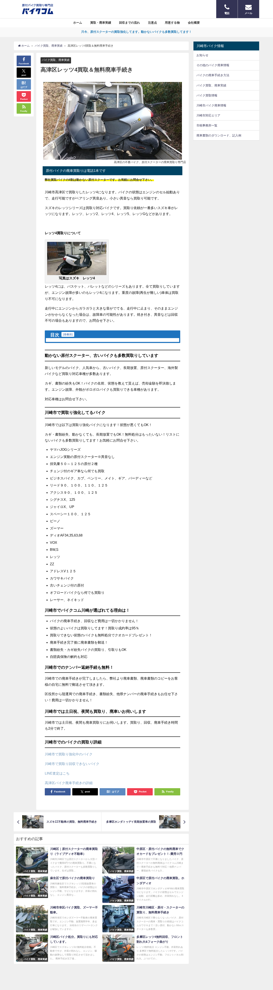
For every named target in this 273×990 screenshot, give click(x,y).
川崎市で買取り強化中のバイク (69, 754)
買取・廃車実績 (100, 22)
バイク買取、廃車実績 (56, 60)
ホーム (77, 22)
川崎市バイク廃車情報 (211, 105)
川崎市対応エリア (208, 115)
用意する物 (172, 22)
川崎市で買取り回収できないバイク (72, 763)
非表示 (68, 334)
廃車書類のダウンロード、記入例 (218, 135)
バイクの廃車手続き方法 (212, 75)
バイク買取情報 (206, 95)
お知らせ (202, 55)
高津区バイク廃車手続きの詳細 (69, 783)
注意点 (152, 22)
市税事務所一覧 (206, 125)
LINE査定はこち (57, 773)
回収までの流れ (129, 22)
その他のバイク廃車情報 (212, 65)
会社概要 (194, 22)
